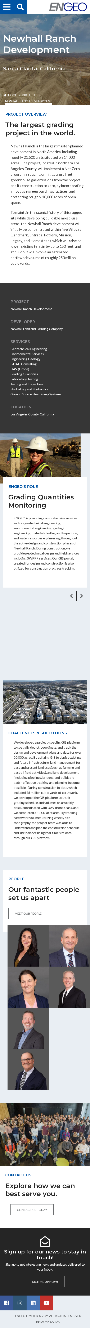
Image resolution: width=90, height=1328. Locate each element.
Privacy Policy (48, 1322)
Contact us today (32, 1210)
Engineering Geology (25, 359)
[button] (71, 596)
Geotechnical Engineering (28, 349)
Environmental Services (27, 354)
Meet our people (28, 913)
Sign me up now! (45, 1281)
